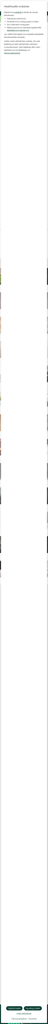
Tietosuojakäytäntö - (19, 1019)
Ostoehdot (32, 1019)
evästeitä (17, 12)
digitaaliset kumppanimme (18, 30)
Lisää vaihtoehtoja (24, 1013)
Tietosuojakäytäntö (12, 53)
